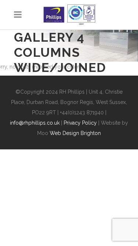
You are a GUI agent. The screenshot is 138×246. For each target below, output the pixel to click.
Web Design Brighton (75, 133)
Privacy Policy (80, 123)
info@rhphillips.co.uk (35, 123)
